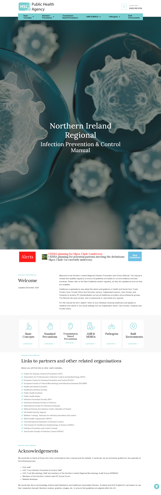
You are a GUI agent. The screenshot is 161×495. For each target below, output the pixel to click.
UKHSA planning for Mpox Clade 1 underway (71, 254)
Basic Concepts (28, 335)
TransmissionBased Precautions (70, 17)
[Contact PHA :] (124, 6)
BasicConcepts (28, 17)
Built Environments (134, 17)
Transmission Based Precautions (70, 336)
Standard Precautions (49, 335)
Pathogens (113, 17)
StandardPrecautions (47, 17)
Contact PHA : (134, 5)
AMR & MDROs (92, 17)
